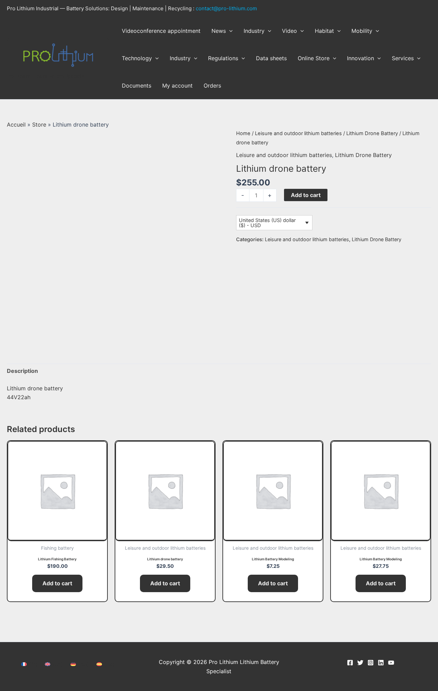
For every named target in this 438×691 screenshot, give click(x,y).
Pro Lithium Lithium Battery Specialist (46, 76)
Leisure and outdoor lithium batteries (298, 133)
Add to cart (306, 195)
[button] (229, 30)
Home (243, 133)
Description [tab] (22, 370)
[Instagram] (371, 663)
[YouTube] (391, 663)
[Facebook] (350, 663)
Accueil (16, 124)
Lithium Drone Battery (372, 133)
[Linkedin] (381, 663)
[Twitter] (360, 663)
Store (39, 124)
